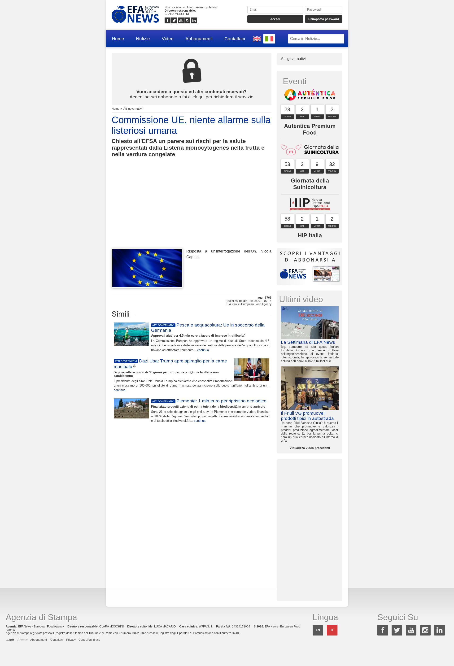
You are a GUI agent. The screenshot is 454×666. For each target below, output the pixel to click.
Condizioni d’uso (89, 639)
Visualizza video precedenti (310, 448)
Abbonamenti (199, 38)
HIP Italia (310, 235)
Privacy (71, 639)
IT (332, 630)
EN (318, 630)
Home (118, 38)
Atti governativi (132, 108)
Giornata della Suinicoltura (310, 183)
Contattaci (234, 38)
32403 (236, 633)
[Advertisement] (191, 211)
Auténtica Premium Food (310, 129)
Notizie (143, 38)
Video (168, 38)
